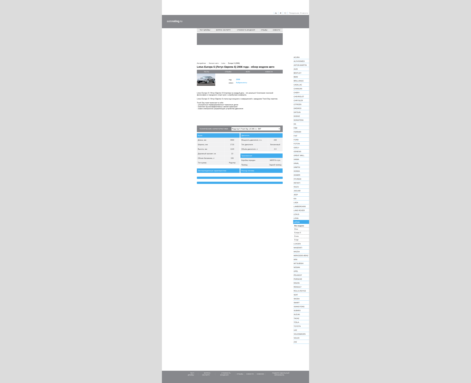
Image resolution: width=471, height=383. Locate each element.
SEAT (296, 295)
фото (248, 72)
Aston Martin (300, 65)
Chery (297, 93)
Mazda (297, 252)
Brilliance (299, 81)
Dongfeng (299, 120)
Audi (296, 69)
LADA (296, 203)
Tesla (296, 322)
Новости (276, 30)
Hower (297, 175)
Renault (297, 287)
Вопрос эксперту (223, 30)
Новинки (260, 374)
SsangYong (299, 307)
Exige (296, 240)
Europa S (297, 233)
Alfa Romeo (299, 61)
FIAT (295, 136)
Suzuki (297, 314)
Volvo (296, 338)
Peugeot (298, 275)
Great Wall (299, 155)
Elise (296, 229)
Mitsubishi (298, 263)
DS (295, 124)
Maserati (298, 248)
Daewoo (297, 108)
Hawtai (297, 167)
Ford (296, 140)
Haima (296, 159)
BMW (296, 77)
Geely (296, 148)
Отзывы (264, 30)
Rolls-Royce (300, 291)
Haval (296, 163)
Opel (296, 271)
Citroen (297, 104)
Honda (297, 171)
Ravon (297, 283)
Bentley (297, 73)
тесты (206, 72)
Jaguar (297, 191)
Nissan (297, 267)
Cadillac (298, 85)
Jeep (296, 195)
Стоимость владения (246, 30)
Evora (296, 236)
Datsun (297, 112)
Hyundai (297, 179)
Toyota (297, 326)
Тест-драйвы (205, 30)
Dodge (297, 116)
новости (269, 72)
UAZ (295, 330)
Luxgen (297, 244)
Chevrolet (299, 97)
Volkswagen (300, 334)
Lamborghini (300, 206)
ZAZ (295, 342)
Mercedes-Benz (301, 256)
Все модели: (299, 226)
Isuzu (296, 187)
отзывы (228, 72)
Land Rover (299, 210)
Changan (298, 89)
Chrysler (298, 100)
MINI (295, 259)
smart (297, 303)
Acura (297, 57)
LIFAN (296, 218)
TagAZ (296, 318)
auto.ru (174, 21)
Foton (297, 144)
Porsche (298, 279)
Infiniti (297, 183)
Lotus (297, 222)
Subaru (297, 310)
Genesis (297, 151)
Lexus (296, 214)
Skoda (297, 299)
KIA (295, 199)
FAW (295, 128)
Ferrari (297, 132)
